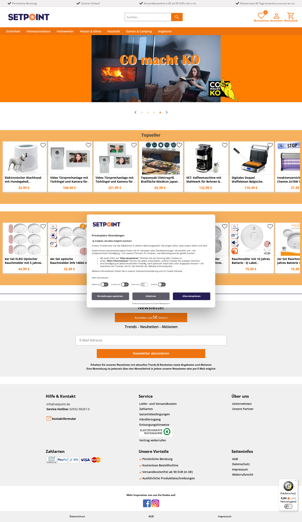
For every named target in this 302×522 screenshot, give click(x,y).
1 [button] (142, 113)
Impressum (240, 469)
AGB (235, 459)
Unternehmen (242, 404)
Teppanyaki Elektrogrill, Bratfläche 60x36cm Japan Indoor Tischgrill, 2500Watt (160, 181)
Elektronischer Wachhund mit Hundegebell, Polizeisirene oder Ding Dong (23, 183)
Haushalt (113, 31)
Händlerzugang (150, 419)
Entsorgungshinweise (154, 425)
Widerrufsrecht (242, 474)
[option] (151, 68)
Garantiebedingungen (154, 414)
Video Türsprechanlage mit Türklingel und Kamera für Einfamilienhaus (69, 181)
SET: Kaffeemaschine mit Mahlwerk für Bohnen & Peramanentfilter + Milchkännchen (203, 183)
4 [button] (160, 113)
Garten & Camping (139, 31)
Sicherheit (13, 31)
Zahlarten (146, 409)
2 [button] (148, 113)
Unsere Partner (243, 409)
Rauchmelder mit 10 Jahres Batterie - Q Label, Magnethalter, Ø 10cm (251, 263)
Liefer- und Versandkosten (158, 404)
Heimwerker (65, 31)
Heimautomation (39, 31)
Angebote (165, 31)
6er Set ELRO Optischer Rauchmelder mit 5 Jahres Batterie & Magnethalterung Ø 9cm (24, 264)
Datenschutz (241, 464)
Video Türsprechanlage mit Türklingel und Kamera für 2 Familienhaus (115, 181)
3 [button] (154, 113)
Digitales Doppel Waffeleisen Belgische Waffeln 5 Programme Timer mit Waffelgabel (247, 183)
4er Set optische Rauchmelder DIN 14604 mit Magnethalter (70, 263)
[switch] (288, 506)
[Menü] (295, 481)
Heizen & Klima (90, 31)
